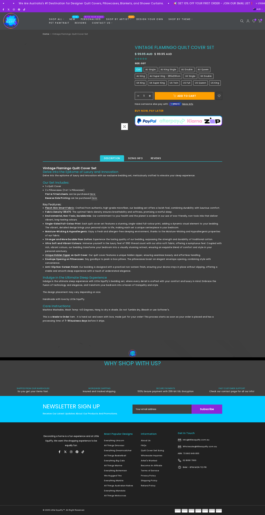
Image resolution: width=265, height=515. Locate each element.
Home (46, 34)
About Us (146, 440)
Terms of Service (150, 470)
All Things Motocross (115, 495)
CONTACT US (101, 22)
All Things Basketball (115, 455)
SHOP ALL (55, 19)
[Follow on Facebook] (3, 9)
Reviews (156, 158)
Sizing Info (135, 158)
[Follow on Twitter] (9, 9)
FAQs (143, 445)
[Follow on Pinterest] (19, 9)
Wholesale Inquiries (151, 455)
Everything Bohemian (115, 470)
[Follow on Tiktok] (24, 9)
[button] (141, 58)
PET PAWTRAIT (59, 22)
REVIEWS (81, 22)
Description (112, 158)
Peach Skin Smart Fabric (59, 207)
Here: (93, 194)
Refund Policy (148, 485)
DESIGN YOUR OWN (149, 19)
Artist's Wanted (149, 460)
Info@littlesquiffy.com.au (195, 439)
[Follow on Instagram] (14, 9)
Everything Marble (113, 480)
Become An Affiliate (151, 465)
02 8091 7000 (189, 460)
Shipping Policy (149, 480)
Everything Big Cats (114, 460)
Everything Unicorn (114, 440)
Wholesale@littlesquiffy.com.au (199, 446)
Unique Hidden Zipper (57, 255)
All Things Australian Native (118, 485)
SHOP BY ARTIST (119, 19)
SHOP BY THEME (180, 19)
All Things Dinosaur (114, 445)
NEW (73, 19)
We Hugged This (113, 475)
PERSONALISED (92, 19)
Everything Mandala (114, 490)
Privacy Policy (148, 475)
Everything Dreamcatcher (118, 450)
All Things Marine (113, 465)
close (261, 3)
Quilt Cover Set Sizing (152, 450)
